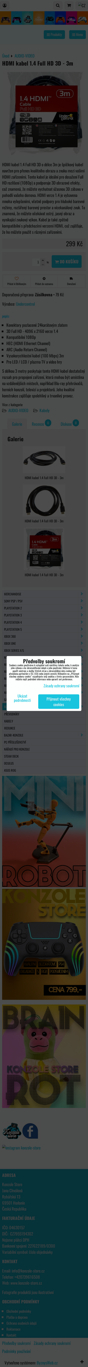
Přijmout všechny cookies (59, 701)
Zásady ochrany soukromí (61, 685)
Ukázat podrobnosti (22, 698)
